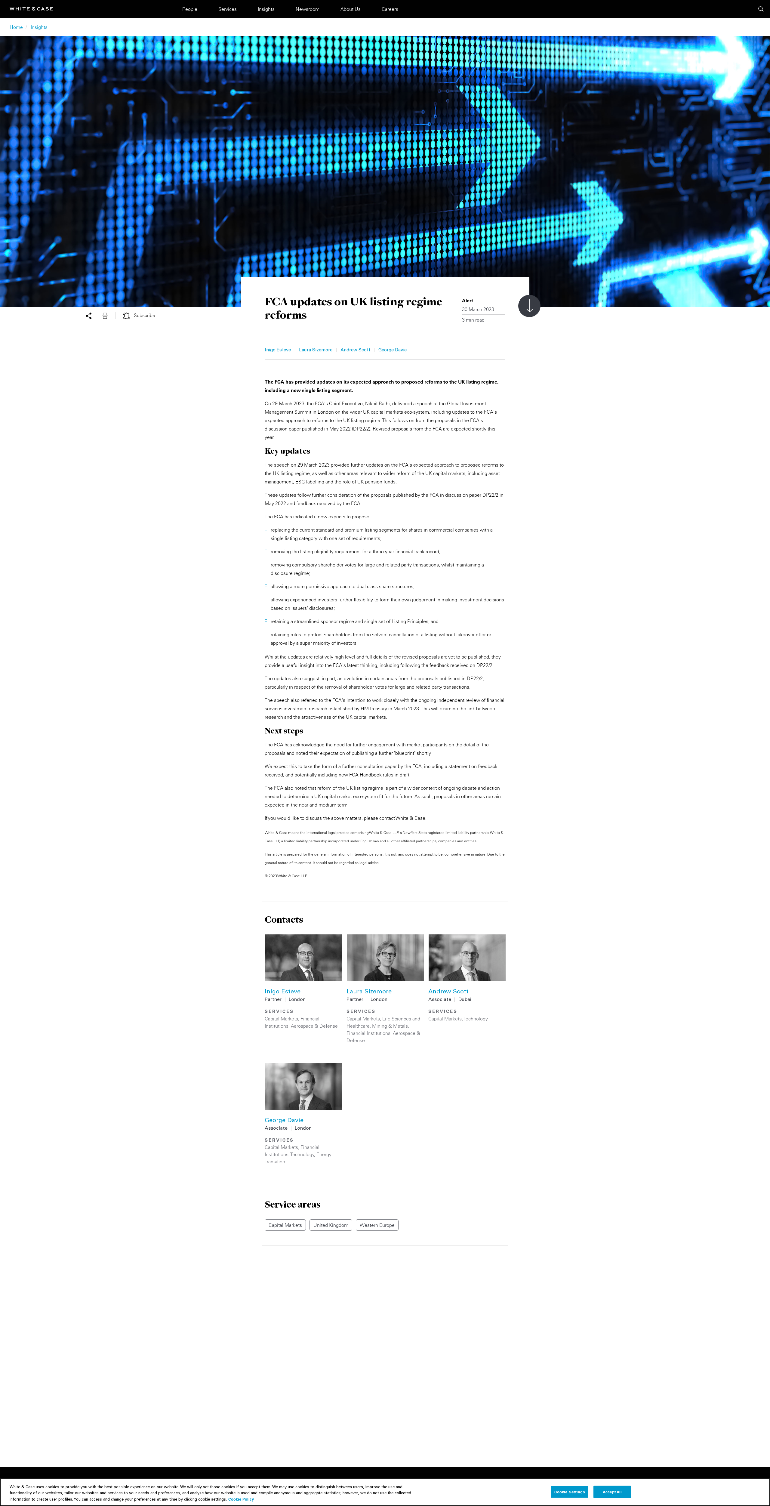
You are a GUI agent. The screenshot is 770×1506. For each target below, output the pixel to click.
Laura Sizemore (315, 350)
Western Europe (377, 1225)
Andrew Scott (355, 350)
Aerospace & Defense (314, 1026)
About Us (350, 9)
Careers (390, 9)
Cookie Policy (241, 1499)
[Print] (109, 315)
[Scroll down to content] (529, 306)
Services (227, 9)
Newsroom (307, 9)
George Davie (392, 350)
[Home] (31, 9)
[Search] (761, 9)
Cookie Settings (569, 1491)
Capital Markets (281, 1019)
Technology (476, 1019)
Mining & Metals (390, 1026)
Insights (266, 9)
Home (16, 27)
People (189, 9)
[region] (385, 1492)
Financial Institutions (368, 1033)
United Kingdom (330, 1225)
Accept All (612, 1491)
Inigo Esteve (278, 350)
